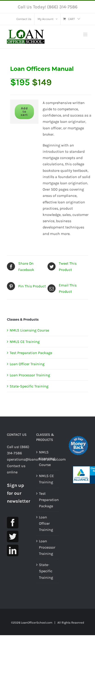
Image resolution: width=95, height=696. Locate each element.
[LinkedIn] (12, 550)
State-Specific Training (29, 386)
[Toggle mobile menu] (85, 34)
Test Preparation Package (31, 353)
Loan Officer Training (27, 364)
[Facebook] (12, 522)
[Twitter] (12, 536)
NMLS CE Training (25, 341)
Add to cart (24, 111)
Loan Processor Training (30, 375)
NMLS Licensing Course (29, 330)
